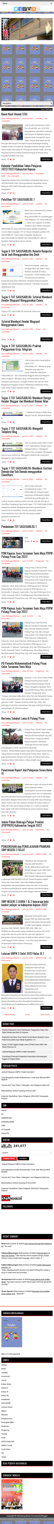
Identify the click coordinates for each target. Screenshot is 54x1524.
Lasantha (36, 1519)
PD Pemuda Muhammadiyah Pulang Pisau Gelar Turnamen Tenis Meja (24, 665)
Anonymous (6, 1279)
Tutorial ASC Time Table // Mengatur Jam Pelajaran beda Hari (25, 1085)
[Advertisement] (27, 73)
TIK (2, 1453)
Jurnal (3, 1380)
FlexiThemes (12, 1519)
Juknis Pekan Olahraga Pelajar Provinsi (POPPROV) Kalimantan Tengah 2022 (22, 823)
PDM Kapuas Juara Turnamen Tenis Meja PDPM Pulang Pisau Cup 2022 (27, 554)
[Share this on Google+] (14, 159)
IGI (2, 1114)
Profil (3, 1438)
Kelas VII (4, 1392)
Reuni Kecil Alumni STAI (14, 114)
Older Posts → (46, 1015)
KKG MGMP (6, 1403)
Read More (46, 159)
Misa (3, 1244)
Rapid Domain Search (32, 1521)
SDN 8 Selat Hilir (7, 1441)
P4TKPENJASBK (7, 1122)
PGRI (3, 1126)
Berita (3, 1369)
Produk (4, 1434)
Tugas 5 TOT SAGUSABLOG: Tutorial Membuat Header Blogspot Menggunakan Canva (26, 298)
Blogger (44, 1516)
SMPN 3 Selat (41, 854)
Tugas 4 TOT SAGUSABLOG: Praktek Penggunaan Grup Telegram (21, 347)
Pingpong (40, 561)
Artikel (4, 1365)
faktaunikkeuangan (9, 1253)
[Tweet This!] (10, 159)
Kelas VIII (5, 1395)
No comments (13, 176)
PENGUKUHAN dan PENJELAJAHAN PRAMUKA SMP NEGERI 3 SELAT (25, 848)
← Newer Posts (8, 1015)
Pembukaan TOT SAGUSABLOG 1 (19, 526)
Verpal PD (5, 1133)
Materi (3, 1411)
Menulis (4, 1415)
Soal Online (5, 1449)
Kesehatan (5, 1399)
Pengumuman (6, 1419)
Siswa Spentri (7, 1291)
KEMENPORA (6, 1118)
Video (38, 329)
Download (40, 830)
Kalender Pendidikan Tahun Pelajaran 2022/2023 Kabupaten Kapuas (21, 167)
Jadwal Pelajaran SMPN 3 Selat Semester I (18, 1052)
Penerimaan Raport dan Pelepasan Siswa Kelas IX (26, 771)
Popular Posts (9, 1158)
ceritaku (39, 118)
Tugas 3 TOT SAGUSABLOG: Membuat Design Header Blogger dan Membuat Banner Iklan (26, 399)
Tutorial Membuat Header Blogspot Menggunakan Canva (20, 323)
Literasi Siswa (6, 1407)
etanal (3, 1110)
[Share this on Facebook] (8, 159)
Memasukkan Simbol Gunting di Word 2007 (18, 1091)
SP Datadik (5, 1129)
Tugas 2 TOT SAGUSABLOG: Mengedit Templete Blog (22, 430)
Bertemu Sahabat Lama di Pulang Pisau (23, 718)
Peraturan (5, 1426)
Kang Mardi (25, 1516)
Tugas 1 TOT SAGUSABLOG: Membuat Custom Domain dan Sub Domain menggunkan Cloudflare (26, 471)
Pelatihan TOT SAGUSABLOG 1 (18, 199)
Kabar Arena (6, 1384)
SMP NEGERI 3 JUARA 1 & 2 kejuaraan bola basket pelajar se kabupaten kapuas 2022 (24, 903)
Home (27, 1015)
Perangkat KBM (7, 1422)
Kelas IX (4, 1388)
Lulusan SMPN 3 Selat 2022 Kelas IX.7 (22, 953)
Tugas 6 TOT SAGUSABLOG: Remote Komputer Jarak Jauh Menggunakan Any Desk (26, 252)
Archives (23, 1158)
